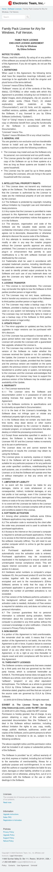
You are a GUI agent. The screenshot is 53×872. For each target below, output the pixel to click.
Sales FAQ (7, 817)
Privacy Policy (8, 832)
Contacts (11, 865)
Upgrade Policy (9, 835)
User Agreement (23, 865)
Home (4, 9)
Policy (4, 865)
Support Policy (8, 838)
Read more (7, 802)
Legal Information (16, 855)
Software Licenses (15, 9)
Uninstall (34, 865)
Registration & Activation (12, 820)
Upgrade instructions (11, 814)
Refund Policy (8, 841)
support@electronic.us (26, 861)
